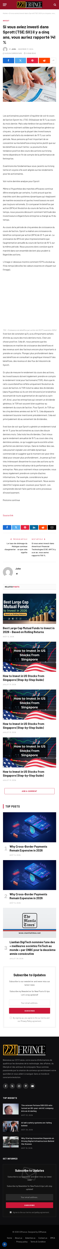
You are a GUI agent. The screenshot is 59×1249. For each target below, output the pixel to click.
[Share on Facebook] (8, 60)
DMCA (52, 1238)
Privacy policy (21, 1242)
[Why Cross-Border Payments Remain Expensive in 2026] (29, 827)
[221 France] (29, 4)
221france (42, 1232)
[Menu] (5, 4)
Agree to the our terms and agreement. (30, 1212)
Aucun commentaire (13, 53)
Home (5, 13)
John (13, 49)
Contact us (42, 1238)
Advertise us (30, 1238)
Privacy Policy (26, 1021)
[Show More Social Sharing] (53, 60)
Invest (6, 21)
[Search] (54, 4)
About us (18, 1238)
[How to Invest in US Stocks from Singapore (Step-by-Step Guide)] (29, 657)
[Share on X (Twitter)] (20, 60)
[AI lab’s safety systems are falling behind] (11, 1126)
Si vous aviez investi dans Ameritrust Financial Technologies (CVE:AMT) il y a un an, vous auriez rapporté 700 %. (44, 549)
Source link (8, 515)
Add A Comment (29, 791)
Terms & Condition (38, 1242)
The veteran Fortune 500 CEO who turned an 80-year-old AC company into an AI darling (37, 1108)
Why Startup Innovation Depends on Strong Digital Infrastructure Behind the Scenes (37, 1141)
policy (37, 1212)
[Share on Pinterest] (32, 60)
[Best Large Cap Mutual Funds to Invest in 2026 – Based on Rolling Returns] (29, 609)
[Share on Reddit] (44, 60)
